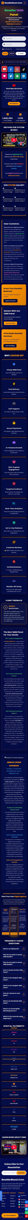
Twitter (12, 1198)
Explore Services (10, 301)
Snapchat (12, 1206)
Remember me (8, 49)
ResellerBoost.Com (13, 3)
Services (4, 1198)
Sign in (5, 53)
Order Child (14, 933)
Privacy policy (19, 1217)
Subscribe (21, 1173)
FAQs (3, 1201)
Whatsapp (23, 1204)
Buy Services (14, 103)
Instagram (12, 1201)
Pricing (3, 1206)
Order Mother (5, 933)
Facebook (12, 1196)
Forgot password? (21, 49)
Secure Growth (10, 323)
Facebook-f (23, 1196)
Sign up (12, 53)
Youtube (12, 1203)
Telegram (23, 1202)
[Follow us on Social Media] (26, 1202)
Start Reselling (10, 346)
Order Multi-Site (22, 933)
